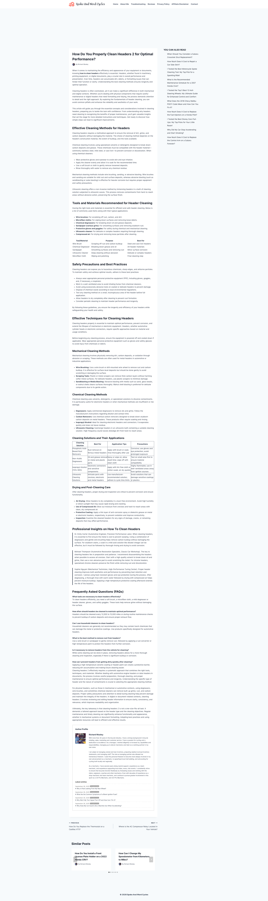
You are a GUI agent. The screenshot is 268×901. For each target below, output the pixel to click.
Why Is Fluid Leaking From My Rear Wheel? (91, 788)
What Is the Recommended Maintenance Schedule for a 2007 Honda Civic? (181, 83)
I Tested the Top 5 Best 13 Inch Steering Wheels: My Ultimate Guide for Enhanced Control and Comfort (182, 93)
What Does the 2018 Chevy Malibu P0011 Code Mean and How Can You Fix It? (182, 104)
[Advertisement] (134, 24)
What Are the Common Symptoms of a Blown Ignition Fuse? (97, 794)
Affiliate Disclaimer (180, 4)
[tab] (109, 872)
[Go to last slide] (75, 859)
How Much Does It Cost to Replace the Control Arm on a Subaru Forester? (181, 140)
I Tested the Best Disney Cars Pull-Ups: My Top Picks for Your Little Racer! (181, 122)
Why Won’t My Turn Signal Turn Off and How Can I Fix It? (96, 800)
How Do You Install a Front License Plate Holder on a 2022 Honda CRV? (91, 856)
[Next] (151, 859)
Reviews (151, 4)
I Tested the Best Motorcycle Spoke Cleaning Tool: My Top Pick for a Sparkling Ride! (182, 72)
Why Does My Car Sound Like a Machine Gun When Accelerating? (99, 806)
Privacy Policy (163, 4)
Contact (194, 4)
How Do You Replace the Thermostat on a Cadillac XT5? (86, 826)
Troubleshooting (138, 4)
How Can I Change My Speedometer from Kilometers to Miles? (134, 856)
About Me (124, 4)
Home (115, 4)
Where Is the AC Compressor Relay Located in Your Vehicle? (138, 826)
